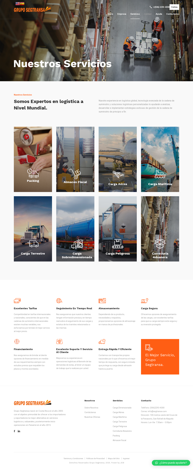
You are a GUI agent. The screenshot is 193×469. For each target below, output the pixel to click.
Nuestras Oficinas (92, 417)
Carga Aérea (117, 184)
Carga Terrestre (33, 253)
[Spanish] (22, 3)
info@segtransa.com (157, 411)
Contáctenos (90, 412)
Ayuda (159, 14)
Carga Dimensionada (122, 408)
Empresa (121, 14)
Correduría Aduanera (160, 255)
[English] (17, 3)
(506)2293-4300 (157, 408)
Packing (33, 181)
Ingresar (126, 458)
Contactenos (172, 14)
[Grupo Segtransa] (33, 9)
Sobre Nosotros (91, 408)
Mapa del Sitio (114, 458)
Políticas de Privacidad (95, 458)
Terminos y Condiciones (73, 458)
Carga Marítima (160, 184)
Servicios (135, 14)
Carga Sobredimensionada (77, 255)
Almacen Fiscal (75, 182)
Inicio (110, 14)
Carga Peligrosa (118, 253)
